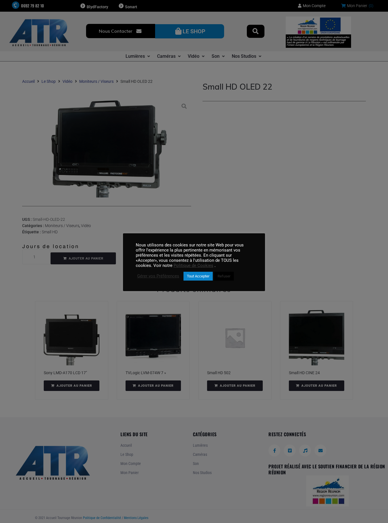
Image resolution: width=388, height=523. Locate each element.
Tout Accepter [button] (198, 276)
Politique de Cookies (193, 265)
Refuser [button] (224, 276)
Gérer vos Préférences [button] (158, 276)
